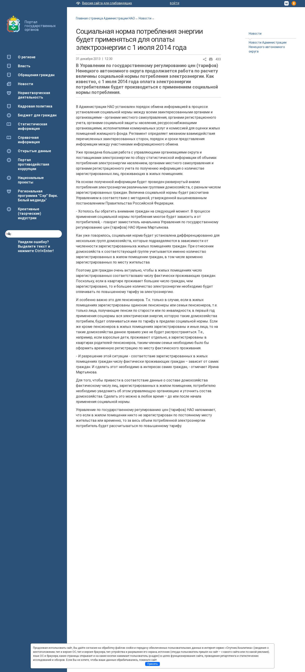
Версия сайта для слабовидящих (107, 3)
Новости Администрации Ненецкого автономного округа (267, 47)
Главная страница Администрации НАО (105, 18)
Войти (174, 3)
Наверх (10, 660)
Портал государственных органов (40, 26)
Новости (145, 18)
